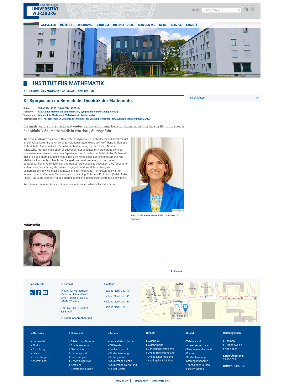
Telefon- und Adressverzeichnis (197, 343)
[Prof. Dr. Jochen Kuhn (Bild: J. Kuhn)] (41, 265)
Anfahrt (110, 284)
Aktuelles (48, 24)
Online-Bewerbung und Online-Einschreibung (161, 354)
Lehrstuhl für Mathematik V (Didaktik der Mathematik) (66, 115)
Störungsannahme (197, 360)
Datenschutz (140, 380)
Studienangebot (80, 345)
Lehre (35, 353)
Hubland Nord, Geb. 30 (117, 301)
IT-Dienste (115, 345)
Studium (103, 24)
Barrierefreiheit (160, 380)
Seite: (226, 365)
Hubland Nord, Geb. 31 (117, 307)
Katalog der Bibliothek (160, 360)
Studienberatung (119, 353)
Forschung (85, 24)
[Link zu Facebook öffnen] (39, 292)
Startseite (38, 333)
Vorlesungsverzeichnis (161, 348)
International (123, 24)
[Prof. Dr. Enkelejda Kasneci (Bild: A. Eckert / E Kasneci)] (157, 210)
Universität (38, 341)
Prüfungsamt (117, 357)
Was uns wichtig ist (152, 24)
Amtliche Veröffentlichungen (82, 366)
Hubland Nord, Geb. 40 (117, 290)
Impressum (121, 380)
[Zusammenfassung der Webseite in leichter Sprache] (246, 9)
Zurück (177, 271)
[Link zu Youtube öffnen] (45, 292)
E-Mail (68, 311)
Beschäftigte (78, 357)
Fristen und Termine (82, 341)
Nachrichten (86, 91)
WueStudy (154, 340)
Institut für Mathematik (68, 83)
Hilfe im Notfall (195, 368)
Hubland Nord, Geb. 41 (117, 296)
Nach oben (231, 348)
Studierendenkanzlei (121, 360)
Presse (190, 353)
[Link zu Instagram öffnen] (33, 292)
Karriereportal (79, 353)
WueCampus (155, 344)
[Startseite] (24, 91)
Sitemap (230, 340)
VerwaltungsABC (81, 360)
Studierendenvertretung (123, 364)
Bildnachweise (233, 344)
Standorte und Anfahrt (199, 349)
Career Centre (117, 368)
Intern (195, 9)
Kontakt (68, 284)
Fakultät (192, 24)
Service (176, 24)
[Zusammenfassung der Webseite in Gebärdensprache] (252, 9)
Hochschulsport (118, 349)
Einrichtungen (40, 357)
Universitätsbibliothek (122, 341)
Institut (66, 24)
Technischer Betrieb (198, 364)
